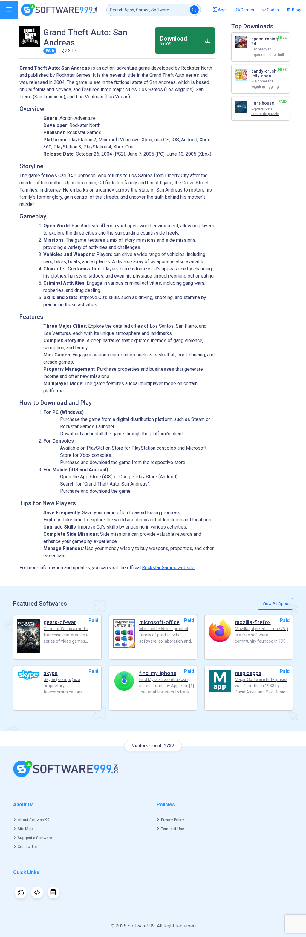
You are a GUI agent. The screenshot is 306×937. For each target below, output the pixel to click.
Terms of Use (172, 828)
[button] (9, 10)
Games (247, 9)
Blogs (296, 9)
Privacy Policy (172, 819)
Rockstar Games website (168, 567)
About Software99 (33, 819)
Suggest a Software (35, 837)
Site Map (25, 828)
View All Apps (275, 603)
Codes (272, 9)
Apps (222, 9)
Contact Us (27, 846)
